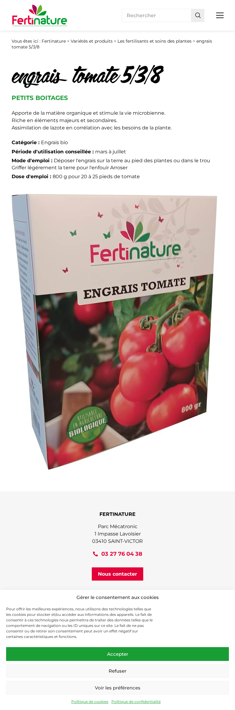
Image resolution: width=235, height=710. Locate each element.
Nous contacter (117, 574)
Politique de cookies (89, 701)
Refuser (117, 671)
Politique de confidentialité (136, 701)
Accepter (117, 654)
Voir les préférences (117, 688)
